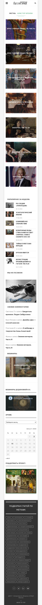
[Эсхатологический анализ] (10, 214)
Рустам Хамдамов (12, 572)
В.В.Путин (21, 532)
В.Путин (29, 532)
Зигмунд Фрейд (11, 545)
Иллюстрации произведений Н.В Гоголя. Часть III (23, 261)
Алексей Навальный (24, 520)
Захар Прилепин (24, 542)
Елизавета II (22, 538)
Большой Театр (23, 529)
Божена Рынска (11, 529)
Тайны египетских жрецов (23, 245)
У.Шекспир (21, 575)
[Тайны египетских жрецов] (10, 245)
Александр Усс (11, 520)
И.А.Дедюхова (23, 545)
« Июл (8, 458)
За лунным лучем (12, 542)
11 (12, 444)
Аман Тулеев (22, 523)
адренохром (23, 578)
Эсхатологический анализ (24, 214)
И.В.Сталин (10, 551)
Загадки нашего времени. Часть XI (21, 78)
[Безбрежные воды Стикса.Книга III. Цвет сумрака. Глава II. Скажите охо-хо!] (10, 232)
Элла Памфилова (12, 578)
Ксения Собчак (11, 560)
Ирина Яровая (11, 554)
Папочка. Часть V (21, 177)
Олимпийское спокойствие (22, 223)
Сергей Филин (11, 575)
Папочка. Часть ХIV (21, 152)
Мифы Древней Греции (21, 365)
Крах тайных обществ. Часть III (21, 54)
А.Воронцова (18, 517)
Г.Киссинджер (23, 535)
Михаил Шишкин (22, 563)
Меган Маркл (10, 563)
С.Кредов (22, 572)
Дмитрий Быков (11, 538)
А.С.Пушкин (28, 517)
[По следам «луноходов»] (10, 205)
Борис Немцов (11, 532)
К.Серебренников (23, 554)
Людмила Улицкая (24, 560)
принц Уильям (11, 581)
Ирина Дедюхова (21, 551)
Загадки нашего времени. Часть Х (21, 103)
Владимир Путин (11, 535)
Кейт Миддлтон (19, 557)
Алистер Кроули (11, 523)
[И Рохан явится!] (10, 254)
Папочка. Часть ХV (21, 128)
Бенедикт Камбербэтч (26, 526)
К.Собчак (9, 557)
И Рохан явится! (22, 252)
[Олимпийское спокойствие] (10, 223)
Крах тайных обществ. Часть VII (21, 29)
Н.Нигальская (10, 569)
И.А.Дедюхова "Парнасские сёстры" (17, 548)
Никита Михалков (23, 569)
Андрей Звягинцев (12, 526)
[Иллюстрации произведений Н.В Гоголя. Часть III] (10, 261)
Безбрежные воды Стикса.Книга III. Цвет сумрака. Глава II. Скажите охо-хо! (24, 233)
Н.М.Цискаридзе (11, 566)
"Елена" (9, 517)
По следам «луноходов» (21, 205)
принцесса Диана (23, 581)
